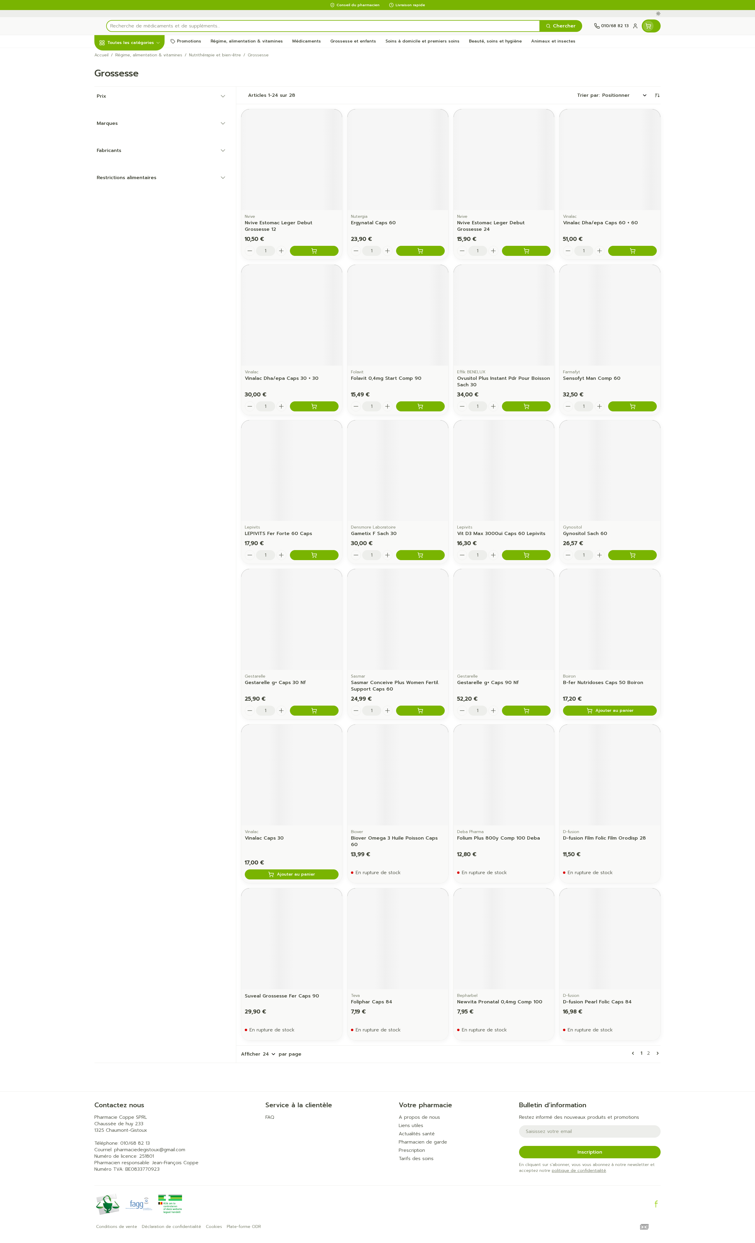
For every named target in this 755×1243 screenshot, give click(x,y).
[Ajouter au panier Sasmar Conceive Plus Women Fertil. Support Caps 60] (420, 711)
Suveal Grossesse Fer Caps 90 (282, 996)
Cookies (214, 1227)
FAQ (269, 1117)
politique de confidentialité (579, 1170)
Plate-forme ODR (244, 1227)
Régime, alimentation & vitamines (132, 98)
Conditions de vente (116, 1227)
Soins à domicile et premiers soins (132, 176)
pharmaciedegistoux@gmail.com (149, 1149)
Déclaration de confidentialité (171, 1227)
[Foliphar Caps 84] (397, 938)
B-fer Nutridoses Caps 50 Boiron (603, 682)
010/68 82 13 (135, 1143)
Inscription (589, 1152)
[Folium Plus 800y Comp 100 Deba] (504, 774)
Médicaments (132, 210)
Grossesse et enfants (132, 123)
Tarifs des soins (416, 1158)
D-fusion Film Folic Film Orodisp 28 (604, 838)
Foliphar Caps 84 (371, 1001)
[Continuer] (656, 1053)
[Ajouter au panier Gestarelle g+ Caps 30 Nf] (314, 711)
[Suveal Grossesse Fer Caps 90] (291, 938)
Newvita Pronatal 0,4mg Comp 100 (499, 1001)
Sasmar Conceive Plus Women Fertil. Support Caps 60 (395, 686)
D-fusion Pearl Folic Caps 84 (597, 1001)
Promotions (113, 56)
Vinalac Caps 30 (264, 838)
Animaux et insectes (132, 194)
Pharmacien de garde (423, 1142)
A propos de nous (419, 1117)
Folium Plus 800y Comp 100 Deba (498, 838)
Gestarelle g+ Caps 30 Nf (275, 682)
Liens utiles (411, 1125)
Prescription (412, 1150)
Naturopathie (132, 157)
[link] (634, 1053)
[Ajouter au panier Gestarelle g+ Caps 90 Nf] (526, 711)
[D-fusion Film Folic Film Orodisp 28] (609, 774)
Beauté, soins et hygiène (132, 74)
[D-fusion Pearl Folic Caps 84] (609, 938)
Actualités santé (417, 1134)
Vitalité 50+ (132, 141)
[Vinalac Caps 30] (291, 774)
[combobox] (323, 26)
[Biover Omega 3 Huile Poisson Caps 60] (397, 774)
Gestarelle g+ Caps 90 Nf (488, 682)
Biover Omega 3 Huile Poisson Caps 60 (394, 841)
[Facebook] (656, 1204)
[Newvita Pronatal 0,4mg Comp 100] (504, 938)
